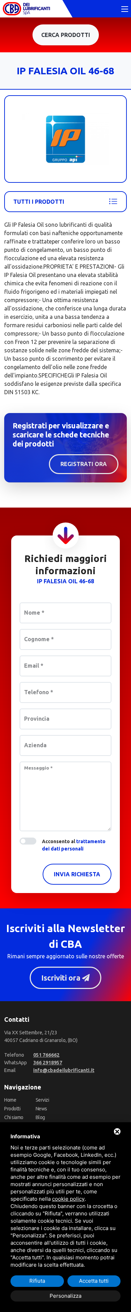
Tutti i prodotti (38, 201)
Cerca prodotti (65, 35)
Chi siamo (13, 1117)
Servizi (42, 1100)
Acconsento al (73, 845)
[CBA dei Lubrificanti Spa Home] (26, 8)
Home (10, 1100)
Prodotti (12, 1108)
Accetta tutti (94, 1280)
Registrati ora (83, 464)
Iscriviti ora (61, 978)
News (41, 1108)
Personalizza (65, 1295)
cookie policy (68, 1198)
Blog (40, 1117)
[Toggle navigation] (124, 9)
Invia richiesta (77, 874)
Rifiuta (37, 1280)
